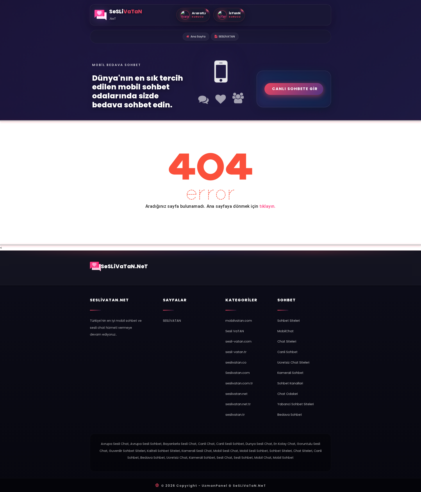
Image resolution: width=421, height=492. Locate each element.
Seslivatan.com (237, 373)
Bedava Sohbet (289, 414)
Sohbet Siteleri (288, 320)
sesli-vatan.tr (235, 352)
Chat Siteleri (286, 341)
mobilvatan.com (238, 320)
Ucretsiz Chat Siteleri (293, 362)
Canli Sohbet (287, 352)
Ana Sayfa (198, 36)
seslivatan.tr (235, 414)
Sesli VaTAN (234, 331)
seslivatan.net (236, 394)
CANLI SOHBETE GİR (295, 88)
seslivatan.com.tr (239, 383)
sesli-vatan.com (238, 341)
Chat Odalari (287, 394)
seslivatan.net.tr (238, 404)
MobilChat (285, 331)
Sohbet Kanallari (290, 383)
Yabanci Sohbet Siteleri (295, 404)
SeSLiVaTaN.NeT (124, 266)
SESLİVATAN (227, 36)
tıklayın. (267, 206)
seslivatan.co (235, 362)
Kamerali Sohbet (290, 373)
